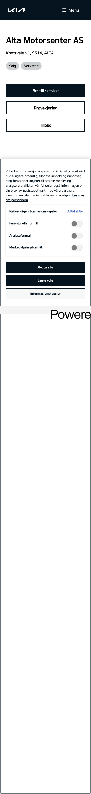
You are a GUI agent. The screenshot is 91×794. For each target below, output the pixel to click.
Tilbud (45, 125)
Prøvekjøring (45, 107)
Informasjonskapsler (45, 293)
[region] (45, 476)
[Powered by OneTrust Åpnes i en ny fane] (69, 311)
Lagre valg (45, 280)
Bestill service (46, 90)
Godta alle (45, 267)
